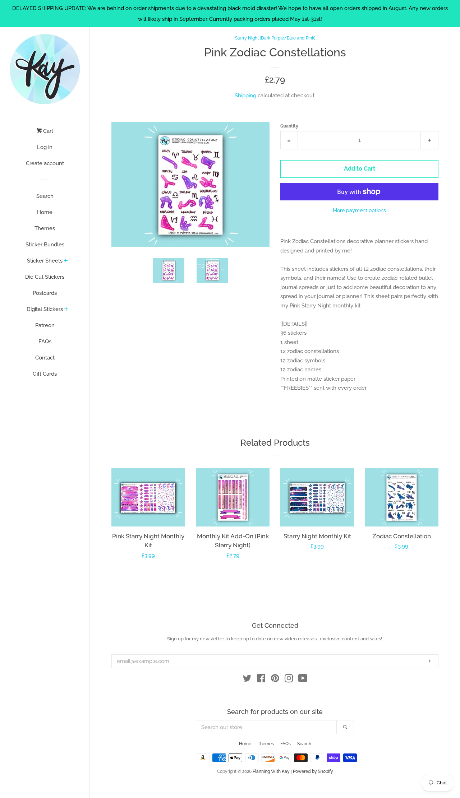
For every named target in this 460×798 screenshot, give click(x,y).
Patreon (45, 325)
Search (45, 196)
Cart (47, 131)
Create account (45, 163)
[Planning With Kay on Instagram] (289, 680)
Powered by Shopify (313, 771)
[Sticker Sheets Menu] (66, 261)
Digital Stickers (45, 309)
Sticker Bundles (45, 244)
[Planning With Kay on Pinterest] (275, 680)
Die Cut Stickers (44, 277)
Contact (45, 357)
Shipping (245, 95)
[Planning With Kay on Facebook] (261, 680)
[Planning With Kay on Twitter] (247, 680)
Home (44, 212)
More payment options (359, 210)
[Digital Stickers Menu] (66, 309)
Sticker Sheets (45, 261)
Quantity (289, 126)
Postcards (45, 293)
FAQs (44, 341)
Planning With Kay (271, 771)
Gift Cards (45, 374)
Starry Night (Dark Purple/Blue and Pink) (275, 38)
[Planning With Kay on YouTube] (302, 680)
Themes (44, 228)
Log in (44, 147)
